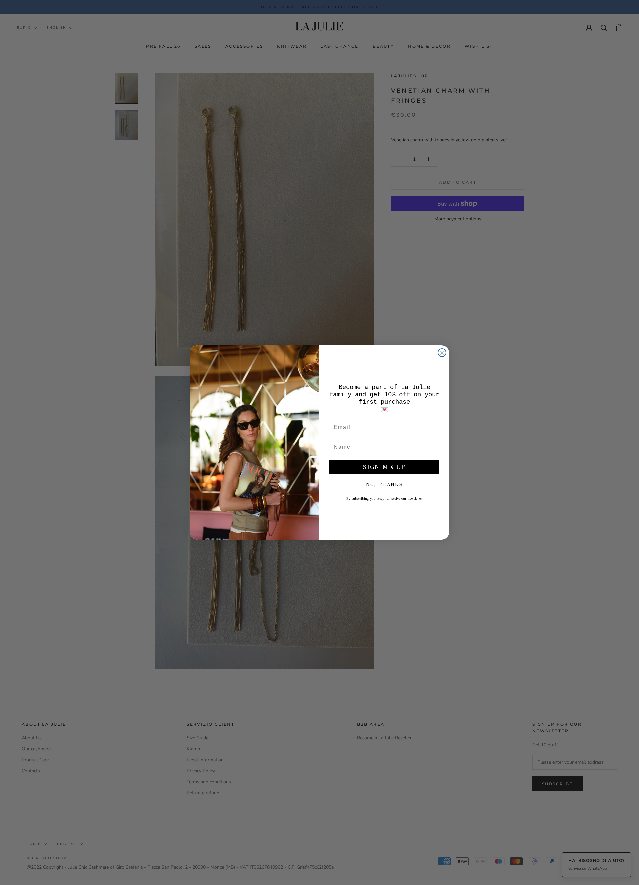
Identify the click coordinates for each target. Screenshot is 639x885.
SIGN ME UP (384, 467)
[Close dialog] (442, 353)
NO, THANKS (384, 484)
